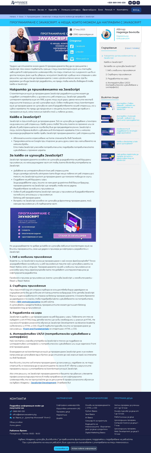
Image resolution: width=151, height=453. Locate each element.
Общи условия (16, 422)
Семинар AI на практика (96, 421)
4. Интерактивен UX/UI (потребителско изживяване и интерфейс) (122, 85)
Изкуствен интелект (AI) (68, 408)
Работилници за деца (124, 417)
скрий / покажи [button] (132, 48)
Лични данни (15, 425)
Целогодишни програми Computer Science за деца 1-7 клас (126, 423)
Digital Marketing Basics (95, 433)
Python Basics (91, 411)
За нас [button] (41, 10)
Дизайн (59, 418)
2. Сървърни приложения (119, 74)
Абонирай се (82, 59)
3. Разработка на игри (117, 79)
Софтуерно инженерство (68, 405)
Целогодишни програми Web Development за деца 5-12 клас (126, 431)
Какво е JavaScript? (113, 62)
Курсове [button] (52, 10)
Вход (136, 10)
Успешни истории (71, 10)
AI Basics (89, 418)
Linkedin (79, 52)
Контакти (122, 10)
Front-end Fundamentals (36, 329)
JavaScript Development (43, 383)
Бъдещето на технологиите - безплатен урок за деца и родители (97, 426)
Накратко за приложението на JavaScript (120, 57)
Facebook (80, 46)
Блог (100, 10)
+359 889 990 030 (116, 3)
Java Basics (90, 414)
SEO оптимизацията (28, 302)
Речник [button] (109, 10)
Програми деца (63, 412)
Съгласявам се (61, 448)
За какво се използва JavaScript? (120, 66)
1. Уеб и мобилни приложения (121, 70)
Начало (32, 10)
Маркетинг (61, 415)
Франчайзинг (89, 10)
